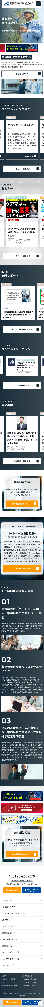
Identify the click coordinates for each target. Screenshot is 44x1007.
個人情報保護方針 (27, 976)
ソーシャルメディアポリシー (30, 982)
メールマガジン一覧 (10, 952)
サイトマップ (8, 965)
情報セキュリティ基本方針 (8, 979)
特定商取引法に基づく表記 (29, 979)
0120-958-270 (24, 876)
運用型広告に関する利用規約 (9, 985)
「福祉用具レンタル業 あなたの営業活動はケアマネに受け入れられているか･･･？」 (26, 366)
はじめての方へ (22, 73)
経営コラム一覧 (8, 945)
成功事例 (6, 919)
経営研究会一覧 (8, 932)
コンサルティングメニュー (13, 913)
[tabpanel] (18, 301)
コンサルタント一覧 (10, 958)
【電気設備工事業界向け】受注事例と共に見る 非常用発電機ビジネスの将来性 (18, 314)
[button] (38, 3)
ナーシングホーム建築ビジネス (21, 126)
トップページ (8, 900)
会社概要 (3, 976)
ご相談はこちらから (22, 568)
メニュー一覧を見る (22, 168)
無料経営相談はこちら (20, 503)
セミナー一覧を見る (22, 256)
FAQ (2, 982)
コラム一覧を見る (22, 385)
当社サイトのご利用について (30, 985)
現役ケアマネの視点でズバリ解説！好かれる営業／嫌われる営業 (21, 232)
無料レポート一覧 (9, 939)
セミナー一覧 (8, 926)
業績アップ (29, 372)
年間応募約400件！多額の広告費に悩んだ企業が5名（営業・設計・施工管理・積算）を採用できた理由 (22, 438)
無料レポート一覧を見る (22, 329)
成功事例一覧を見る (22, 461)
